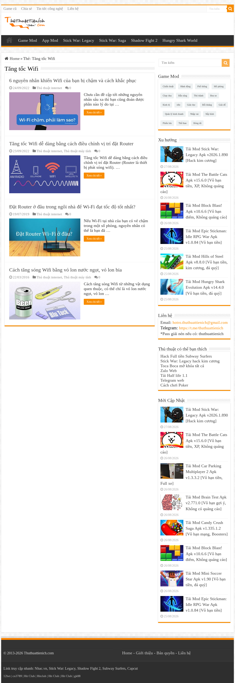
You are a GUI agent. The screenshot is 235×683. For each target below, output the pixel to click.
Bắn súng (182, 95)
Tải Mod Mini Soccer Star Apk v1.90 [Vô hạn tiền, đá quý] (206, 579)
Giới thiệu (144, 653)
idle (178, 105)
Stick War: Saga (112, 40)
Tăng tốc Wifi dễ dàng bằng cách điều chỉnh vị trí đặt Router (71, 143)
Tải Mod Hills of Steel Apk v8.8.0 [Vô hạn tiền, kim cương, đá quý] (207, 262)
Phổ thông (202, 86)
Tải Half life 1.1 (173, 375)
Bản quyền (165, 653)
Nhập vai (194, 114)
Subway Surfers (114, 668)
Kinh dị (166, 105)
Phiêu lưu (167, 123)
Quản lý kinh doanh (174, 114)
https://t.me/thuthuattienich (201, 328)
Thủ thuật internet (49, 88)
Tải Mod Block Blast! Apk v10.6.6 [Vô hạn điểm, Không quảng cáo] (206, 211)
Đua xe (213, 95)
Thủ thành (198, 95)
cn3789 (17, 676)
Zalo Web (168, 370)
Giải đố (222, 105)
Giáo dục (191, 105)
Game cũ (10, 9)
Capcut (132, 668)
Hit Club (29, 676)
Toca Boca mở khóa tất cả (182, 366)
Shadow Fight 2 (144, 40)
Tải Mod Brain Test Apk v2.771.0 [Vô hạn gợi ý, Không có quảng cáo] (206, 503)
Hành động (185, 86)
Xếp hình (209, 114)
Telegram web (172, 380)
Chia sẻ (26, 9)
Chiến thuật (168, 86)
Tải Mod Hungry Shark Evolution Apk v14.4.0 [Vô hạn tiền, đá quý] (205, 287)
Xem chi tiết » (94, 112)
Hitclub (41, 676)
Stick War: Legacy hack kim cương (190, 361)
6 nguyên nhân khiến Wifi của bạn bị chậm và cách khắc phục (72, 80)
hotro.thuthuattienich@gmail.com (200, 322)
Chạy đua (167, 95)
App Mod (50, 40)
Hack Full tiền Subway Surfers (186, 356)
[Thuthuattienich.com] (25, 22)
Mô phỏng (219, 86)
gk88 (77, 676)
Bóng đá (197, 123)
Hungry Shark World (179, 40)
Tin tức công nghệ (49, 9)
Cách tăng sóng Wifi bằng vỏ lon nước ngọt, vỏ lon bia (65, 270)
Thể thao (183, 123)
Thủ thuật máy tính (77, 151)
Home (9, 40)
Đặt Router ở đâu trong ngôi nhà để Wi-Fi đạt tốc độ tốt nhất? (72, 207)
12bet (7, 676)
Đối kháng (207, 105)
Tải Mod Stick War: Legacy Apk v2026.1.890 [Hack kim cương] (207, 155)
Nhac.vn (41, 668)
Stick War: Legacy (78, 40)
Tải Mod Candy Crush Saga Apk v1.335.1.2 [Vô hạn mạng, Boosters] (207, 528)
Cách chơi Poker (174, 385)
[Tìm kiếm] (230, 8)
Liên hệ (72, 9)
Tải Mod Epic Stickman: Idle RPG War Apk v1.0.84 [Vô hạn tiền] (206, 237)
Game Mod (27, 40)
